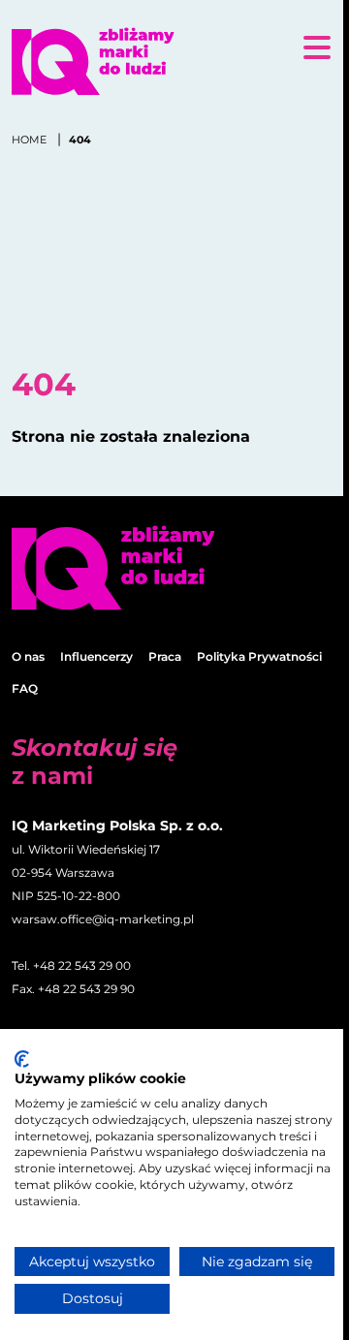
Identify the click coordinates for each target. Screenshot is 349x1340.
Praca (164, 656)
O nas (28, 656)
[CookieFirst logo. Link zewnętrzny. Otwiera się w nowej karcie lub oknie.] (22, 1059)
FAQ (25, 688)
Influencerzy (96, 656)
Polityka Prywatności (259, 656)
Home (30, 139)
